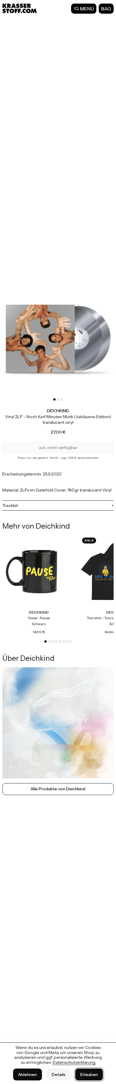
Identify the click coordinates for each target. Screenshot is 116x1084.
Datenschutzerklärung (74, 1062)
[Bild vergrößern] (58, 340)
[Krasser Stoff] (20, 8)
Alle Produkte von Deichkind (58, 788)
